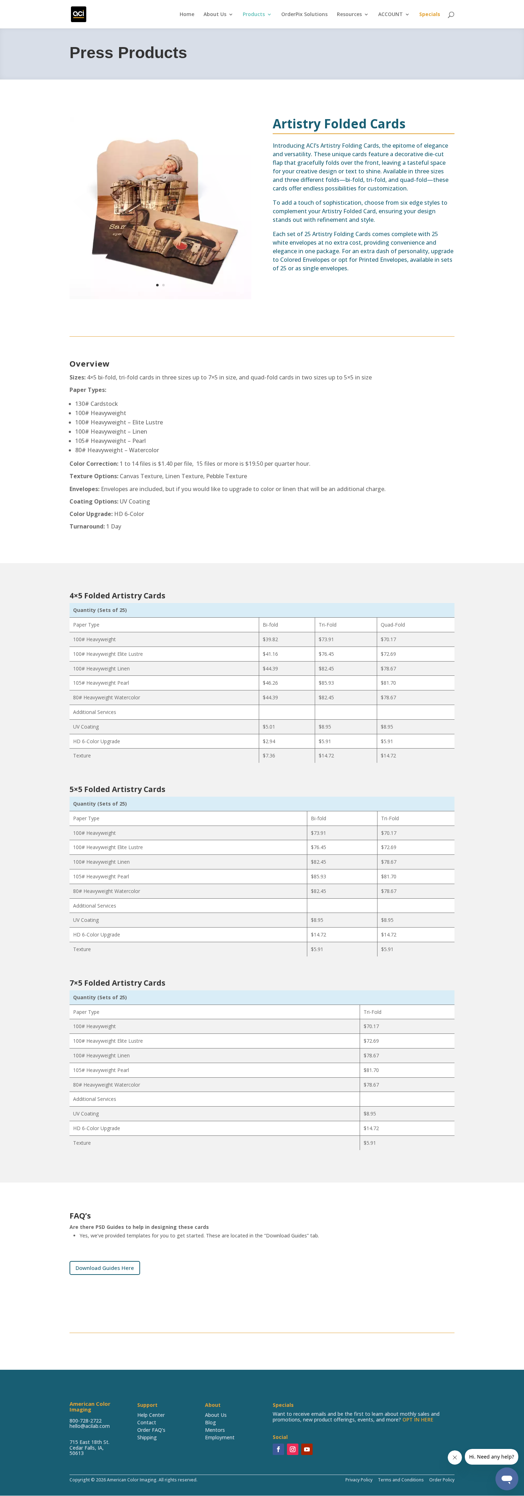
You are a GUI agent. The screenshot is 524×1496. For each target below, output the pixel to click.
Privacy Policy (359, 1480)
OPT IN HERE (417, 1419)
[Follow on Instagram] (292, 1449)
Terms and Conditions (401, 1480)
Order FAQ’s (151, 1429)
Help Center (151, 1414)
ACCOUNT (390, 14)
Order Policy (441, 1480)
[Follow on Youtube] (307, 1449)
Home (187, 14)
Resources (349, 14)
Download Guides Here (105, 1267)
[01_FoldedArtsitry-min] (160, 297)
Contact (146, 1422)
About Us (215, 14)
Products (254, 14)
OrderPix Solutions (304, 14)
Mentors (215, 1429)
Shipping (147, 1437)
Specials (429, 14)
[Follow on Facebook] (278, 1449)
